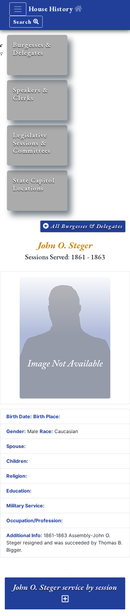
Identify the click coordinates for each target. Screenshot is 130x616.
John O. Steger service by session (65, 587)
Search (23, 21)
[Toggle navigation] (17, 9)
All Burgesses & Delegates (86, 226)
